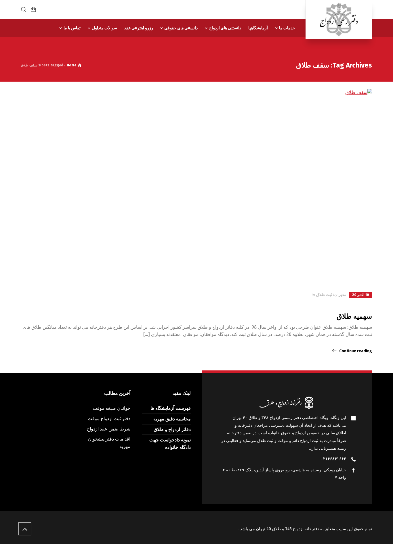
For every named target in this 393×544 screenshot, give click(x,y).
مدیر (342, 294)
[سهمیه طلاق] (196, 186)
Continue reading (355, 351)
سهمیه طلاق (354, 316)
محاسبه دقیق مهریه (172, 419)
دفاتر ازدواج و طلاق (172, 429)
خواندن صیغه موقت (111, 408)
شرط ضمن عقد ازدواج (108, 429)
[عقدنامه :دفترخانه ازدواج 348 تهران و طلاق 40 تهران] (338, 19)
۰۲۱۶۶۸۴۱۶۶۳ (333, 458)
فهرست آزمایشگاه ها (170, 408)
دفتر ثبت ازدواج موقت (109, 418)
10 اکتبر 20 (360, 295)
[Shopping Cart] (33, 9)
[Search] (24, 9)
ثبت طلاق (324, 294)
